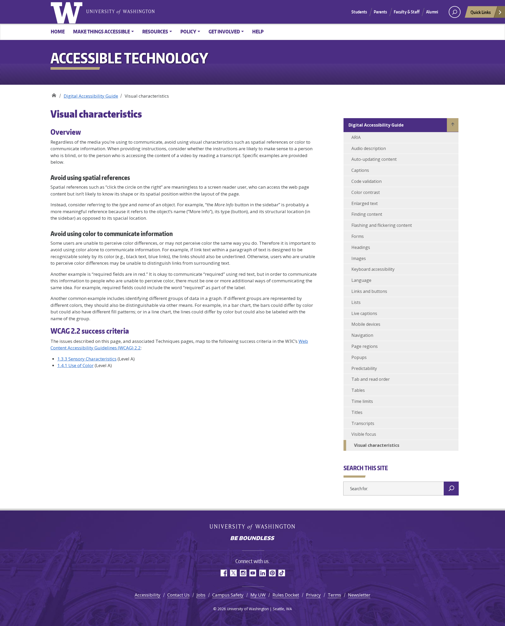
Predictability (364, 368)
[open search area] (455, 12)
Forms (357, 236)
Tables (358, 390)
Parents (380, 11)
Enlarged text (364, 203)
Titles (356, 412)
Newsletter (359, 595)
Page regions (364, 346)
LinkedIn (262, 573)
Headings (360, 247)
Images (358, 258)
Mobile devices (365, 324)
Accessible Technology (53, 94)
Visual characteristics (376, 445)
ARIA (356, 137)
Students (359, 11)
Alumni (432, 11)
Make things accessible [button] (101, 31)
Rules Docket (285, 595)
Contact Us (178, 595)
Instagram (242, 573)
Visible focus (363, 434)
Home (58, 31)
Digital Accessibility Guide (91, 96)
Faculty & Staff (407, 11)
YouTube (252, 573)
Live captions (364, 313)
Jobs (200, 595)
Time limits (362, 401)
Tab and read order (370, 379)
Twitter (233, 573)
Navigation (362, 335)
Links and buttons (369, 291)
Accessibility (147, 595)
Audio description (368, 148)
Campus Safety (228, 595)
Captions (360, 170)
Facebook (223, 573)
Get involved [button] (224, 31)
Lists (356, 302)
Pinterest (272, 573)
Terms (334, 595)
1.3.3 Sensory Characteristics (87, 359)
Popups (359, 357)
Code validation (366, 181)
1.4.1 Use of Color (75, 365)
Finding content (366, 214)
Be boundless (252, 538)
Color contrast (365, 192)
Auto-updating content (374, 159)
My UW (258, 595)
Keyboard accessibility (373, 269)
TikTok (281, 573)
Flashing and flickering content (381, 225)
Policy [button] (188, 31)
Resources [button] (155, 31)
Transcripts (362, 423)
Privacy (313, 595)
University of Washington (67, 12)
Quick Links (481, 12)
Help (258, 31)
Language (361, 280)
